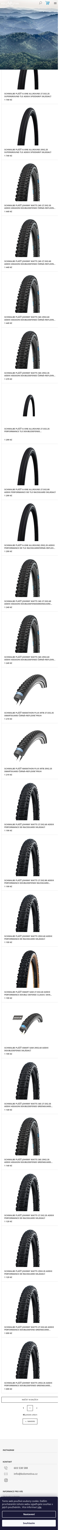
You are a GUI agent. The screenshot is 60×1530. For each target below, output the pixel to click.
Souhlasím (29, 1523)
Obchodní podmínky (11, 1496)
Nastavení (29, 1514)
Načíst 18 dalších (30, 1399)
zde (39, 1507)
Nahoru (31, 1421)
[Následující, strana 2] (30, 1408)
